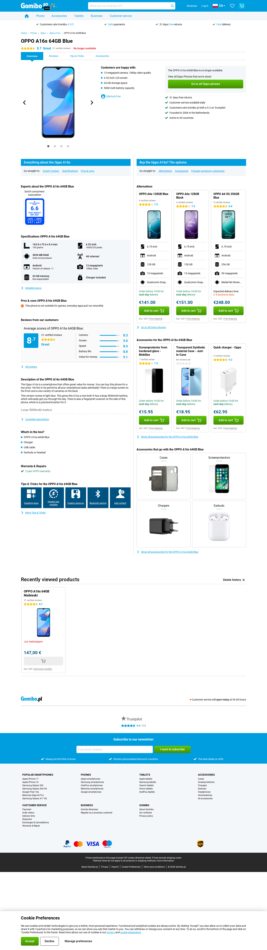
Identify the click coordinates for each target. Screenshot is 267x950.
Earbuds (202, 788)
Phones (86, 774)
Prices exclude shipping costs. (167, 858)
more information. (166, 860)
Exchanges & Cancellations (35, 822)
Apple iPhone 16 (30, 782)
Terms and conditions (154, 867)
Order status (28, 812)
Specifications (70, 170)
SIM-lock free (113, 96)
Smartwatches (205, 795)
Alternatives (165, 170)
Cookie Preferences (131, 867)
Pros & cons (87, 170)
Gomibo (144, 805)
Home (24, 33)
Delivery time (28, 816)
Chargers (202, 785)
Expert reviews (51, 170)
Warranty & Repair (31, 826)
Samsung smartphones (92, 782)
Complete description (37, 419)
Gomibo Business (89, 809)
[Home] (27, 16)
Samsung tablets (147, 782)
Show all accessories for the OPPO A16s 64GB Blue (169, 436)
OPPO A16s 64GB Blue (75, 33)
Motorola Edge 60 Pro (33, 795)
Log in (204, 5)
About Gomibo (146, 809)
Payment (26, 809)
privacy (111, 932)
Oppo (43, 33)
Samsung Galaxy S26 (32, 785)
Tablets (79, 16)
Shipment (27, 819)
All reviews (31, 366)
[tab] (48, 146)
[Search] (172, 6)
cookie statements (130, 932)
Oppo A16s (54, 33)
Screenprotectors (206, 782)
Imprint (115, 867)
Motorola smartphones (92, 788)
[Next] (91, 102)
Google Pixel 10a (30, 792)
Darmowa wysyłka (43, 669)
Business (96, 16)
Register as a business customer (96, 812)
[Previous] (24, 102)
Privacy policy (146, 816)
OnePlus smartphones (92, 785)
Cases (201, 779)
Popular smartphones (37, 774)
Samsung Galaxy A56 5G (34, 788)
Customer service (121, 16)
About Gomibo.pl (89, 867)
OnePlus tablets (147, 792)
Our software (145, 812)
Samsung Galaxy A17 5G (34, 798)
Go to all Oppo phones (153, 327)
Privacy (104, 867)
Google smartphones (91, 792)
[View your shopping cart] (241, 5)
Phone (40, 16)
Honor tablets (146, 788)
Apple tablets (145, 779)
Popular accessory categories (207, 170)
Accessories (59, 16)
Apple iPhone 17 (30, 779)
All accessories (205, 798)
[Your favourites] (232, 5)
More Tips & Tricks (35, 512)
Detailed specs (33, 288)
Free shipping (155, 319)
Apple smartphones (90, 779)
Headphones (204, 792)
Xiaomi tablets (146, 785)
